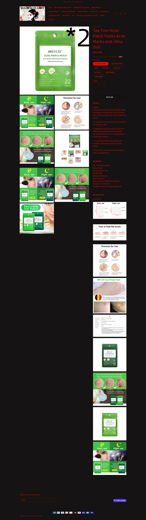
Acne (96, 68)
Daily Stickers (110, 72)
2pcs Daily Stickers (100, 64)
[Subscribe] (52, 500)
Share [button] (96, 480)
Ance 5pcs (117, 68)
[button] (116, 13)
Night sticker (99, 76)
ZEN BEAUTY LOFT (28, 516)
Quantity (95, 81)
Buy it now (109, 97)
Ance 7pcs (98, 72)
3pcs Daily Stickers (117, 64)
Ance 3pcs (106, 68)
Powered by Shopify (37, 516)
